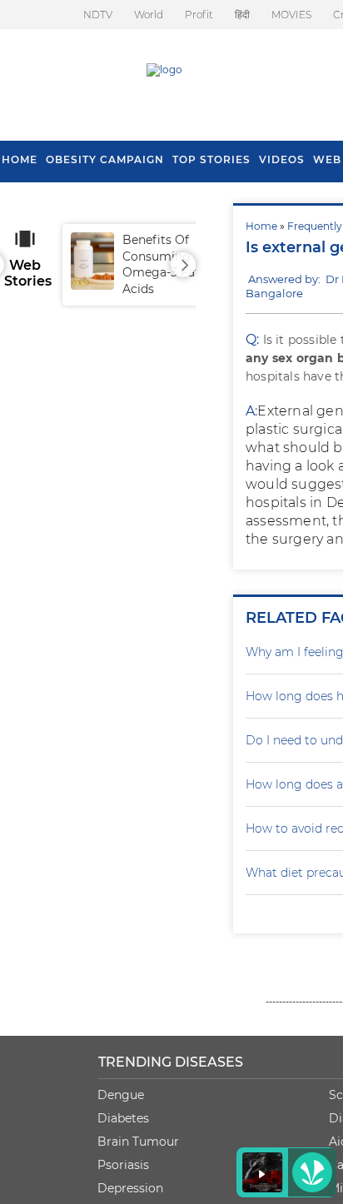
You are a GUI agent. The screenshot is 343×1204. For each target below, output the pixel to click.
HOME (19, 159)
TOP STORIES (211, 159)
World (148, 14)
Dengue (120, 1094)
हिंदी (242, 14)
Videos (282, 159)
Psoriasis (123, 1164)
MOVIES (291, 14)
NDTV (97, 14)
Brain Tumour (138, 1141)
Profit (199, 14)
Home (261, 226)
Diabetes (123, 1118)
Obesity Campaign (105, 159)
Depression (130, 1188)
